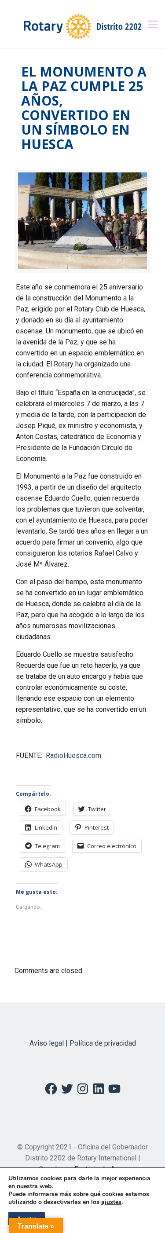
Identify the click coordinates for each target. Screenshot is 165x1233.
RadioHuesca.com (73, 755)
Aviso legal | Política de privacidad (82, 1043)
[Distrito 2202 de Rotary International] (82, 24)
